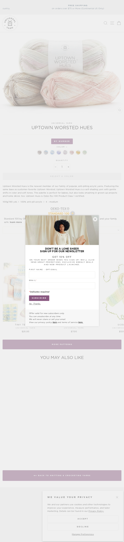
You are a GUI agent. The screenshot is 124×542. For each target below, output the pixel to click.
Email (33, 280)
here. (80, 322)
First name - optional (43, 270)
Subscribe (39, 298)
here (55, 322)
